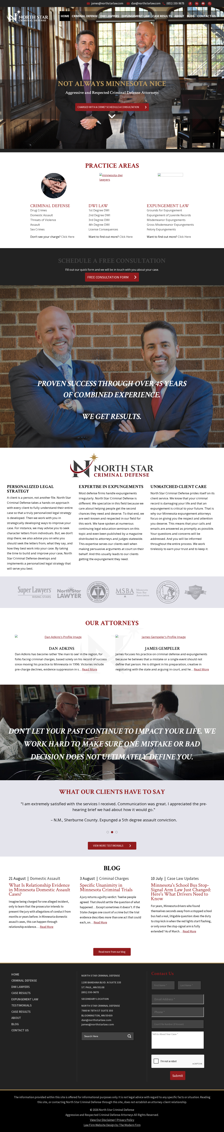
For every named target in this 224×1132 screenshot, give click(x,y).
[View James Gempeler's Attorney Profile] (162, 637)
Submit (177, 1075)
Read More (89, 669)
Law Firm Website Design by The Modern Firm (112, 1125)
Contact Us (206, 16)
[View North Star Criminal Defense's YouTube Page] (203, 4)
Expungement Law (136, 16)
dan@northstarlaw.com (145, 3)
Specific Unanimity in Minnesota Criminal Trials (106, 887)
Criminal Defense (85, 16)
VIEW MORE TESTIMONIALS (108, 845)
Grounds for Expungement (164, 210)
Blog (191, 16)
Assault (35, 225)
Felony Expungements (161, 229)
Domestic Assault (41, 215)
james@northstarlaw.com (107, 3)
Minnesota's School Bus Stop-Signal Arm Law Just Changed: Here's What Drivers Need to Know (181, 892)
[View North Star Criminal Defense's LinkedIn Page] (197, 4)
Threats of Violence (43, 220)
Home (65, 16)
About (179, 16)
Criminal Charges (114, 878)
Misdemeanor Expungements (166, 220)
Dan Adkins (61, 648)
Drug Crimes (38, 210)
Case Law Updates (183, 878)
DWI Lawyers (20, 987)
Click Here (67, 237)
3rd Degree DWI (99, 220)
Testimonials (21, 1005)
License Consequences (103, 229)
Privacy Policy (125, 1120)
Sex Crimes (37, 229)
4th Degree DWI (99, 225)
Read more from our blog (112, 951)
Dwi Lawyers (109, 16)
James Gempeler (162, 648)
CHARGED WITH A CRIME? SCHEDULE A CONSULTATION (108, 107)
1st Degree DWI (99, 210)
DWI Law (98, 206)
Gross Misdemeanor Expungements (170, 225)
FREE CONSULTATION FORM (108, 277)
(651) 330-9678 (175, 3)
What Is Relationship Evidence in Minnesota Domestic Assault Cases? (39, 889)
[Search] (210, 4)
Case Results (162, 16)
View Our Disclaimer (102, 1120)
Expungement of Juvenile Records (169, 215)
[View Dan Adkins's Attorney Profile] (61, 637)
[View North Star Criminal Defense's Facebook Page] (190, 4)
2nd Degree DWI (99, 215)
